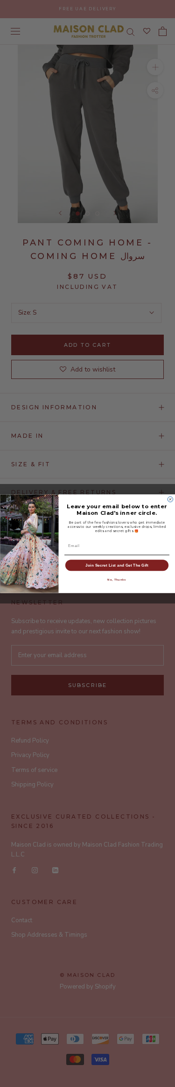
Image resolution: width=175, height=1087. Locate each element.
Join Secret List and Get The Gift (116, 565)
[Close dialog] (170, 499)
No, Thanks (116, 579)
